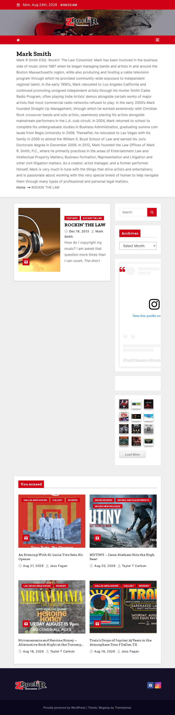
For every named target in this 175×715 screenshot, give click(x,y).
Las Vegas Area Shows (37, 586)
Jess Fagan (58, 566)
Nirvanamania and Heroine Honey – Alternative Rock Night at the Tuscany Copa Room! (49, 644)
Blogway (104, 707)
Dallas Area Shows (35, 500)
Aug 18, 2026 (34, 651)
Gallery (57, 500)
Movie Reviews (103, 500)
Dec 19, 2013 (79, 231)
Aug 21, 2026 (34, 566)
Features (72, 218)
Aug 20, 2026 (105, 566)
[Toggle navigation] (157, 40)
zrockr (157, 360)
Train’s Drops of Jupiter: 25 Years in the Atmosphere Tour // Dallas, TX (121, 642)
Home (20, 187)
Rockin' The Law (92, 218)
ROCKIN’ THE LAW (85, 225)
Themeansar (123, 707)
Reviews (73, 500)
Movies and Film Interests (133, 500)
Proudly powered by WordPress (64, 707)
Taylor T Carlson (133, 566)
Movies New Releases (107, 506)
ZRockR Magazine (135, 360)
